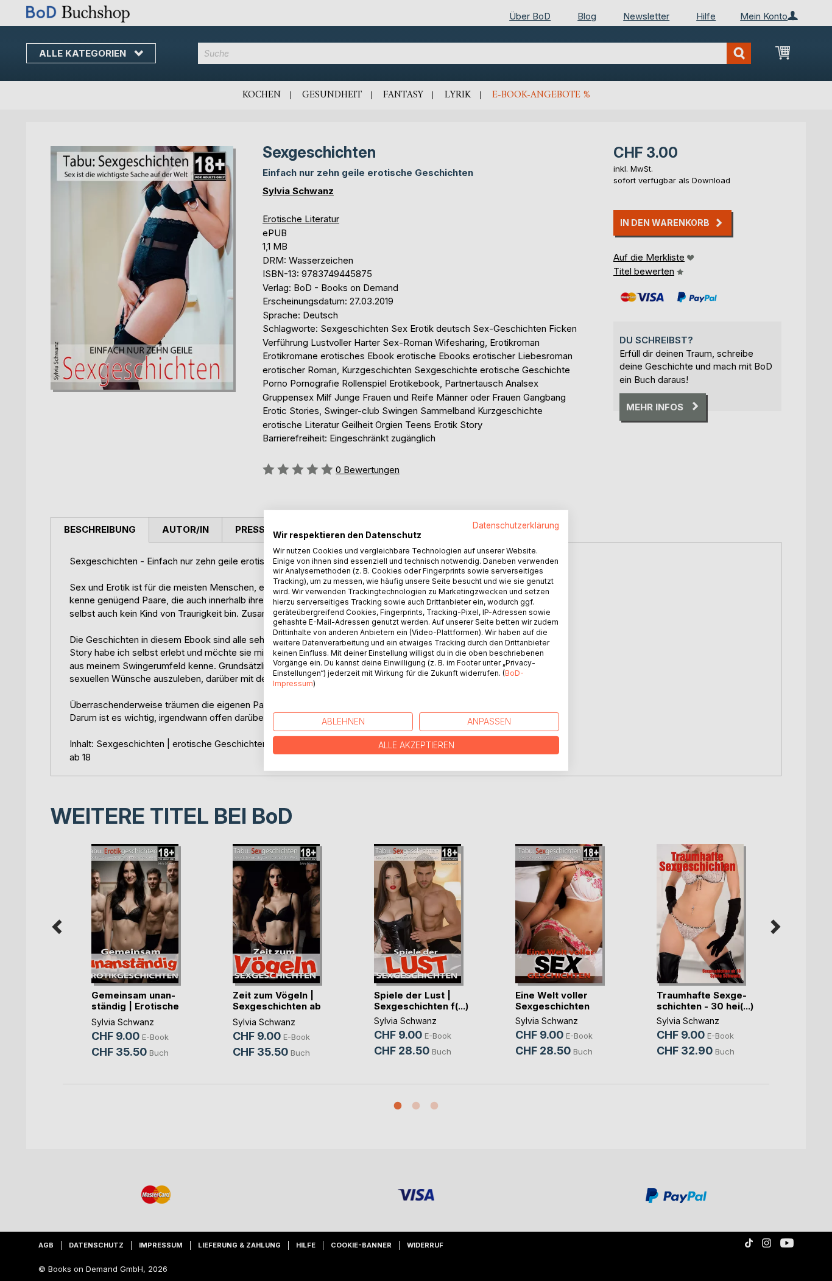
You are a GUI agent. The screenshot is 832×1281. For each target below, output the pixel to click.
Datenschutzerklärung (516, 525)
